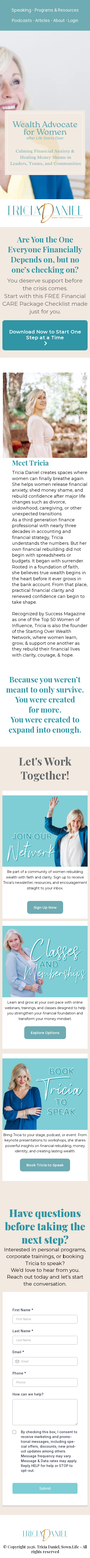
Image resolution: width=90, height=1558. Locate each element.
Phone (19, 1373)
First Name (22, 1310)
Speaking (21, 10)
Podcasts (22, 20)
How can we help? (27, 1394)
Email (18, 1352)
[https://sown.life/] (45, 1535)
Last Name (22, 1331)
